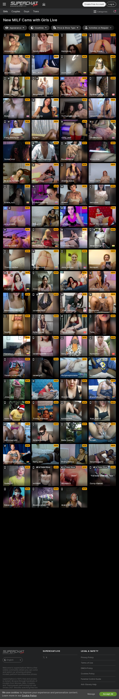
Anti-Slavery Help (89, 684)
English (10, 660)
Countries (39, 28)
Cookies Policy (88, 674)
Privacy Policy (87, 657)
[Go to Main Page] (24, 4)
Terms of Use (87, 663)
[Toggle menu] (4, 4)
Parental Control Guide (91, 679)
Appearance (15, 28)
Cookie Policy (29, 695)
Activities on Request (98, 28)
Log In (111, 4)
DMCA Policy (87, 668)
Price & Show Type (66, 28)
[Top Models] (44, 4)
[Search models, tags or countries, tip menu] (114, 11)
